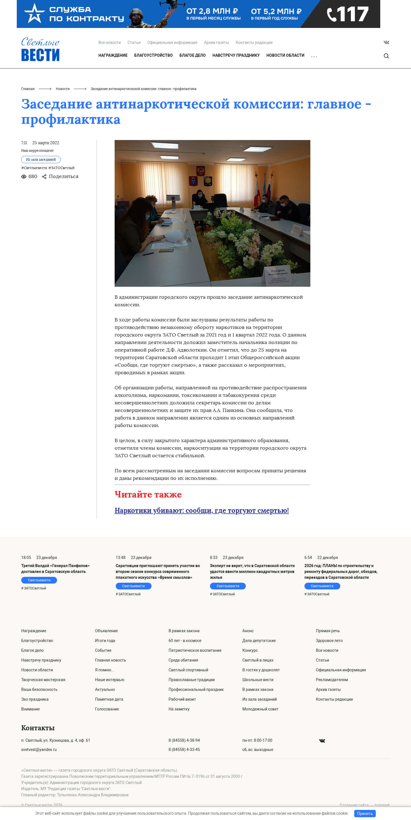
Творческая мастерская (43, 679)
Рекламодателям (332, 679)
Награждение (112, 55)
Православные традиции (192, 679)
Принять (365, 813)
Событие (103, 650)
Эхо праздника (35, 699)
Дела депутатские (259, 640)
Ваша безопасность (39, 689)
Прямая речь (328, 631)
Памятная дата (109, 699)
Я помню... (104, 670)
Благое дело (192, 55)
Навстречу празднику (236, 55)
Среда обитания (183, 660)
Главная (28, 89)
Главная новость (110, 660)
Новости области (285, 55)
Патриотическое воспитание (195, 650)
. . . (314, 55)
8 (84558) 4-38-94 (184, 740)
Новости (63, 89)
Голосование (107, 709)
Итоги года (105, 640)
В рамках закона (184, 631)
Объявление (106, 631)
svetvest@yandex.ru (39, 749)
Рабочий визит (182, 699)
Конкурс (250, 650)
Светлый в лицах (257, 660)
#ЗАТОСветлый (61, 168)
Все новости (327, 650)
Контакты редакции (254, 42)
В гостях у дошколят (261, 670)
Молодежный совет (260, 709)
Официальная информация (172, 42)
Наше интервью (109, 679)
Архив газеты (216, 42)
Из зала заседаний (259, 699)
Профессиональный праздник (196, 689)
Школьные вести (257, 679)
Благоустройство (153, 55)
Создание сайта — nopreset (365, 805)
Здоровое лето (329, 640)
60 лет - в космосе (185, 640)
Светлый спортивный (188, 670)
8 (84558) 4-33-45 (184, 749)
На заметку (179, 709)
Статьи (134, 42)
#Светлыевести (34, 168)
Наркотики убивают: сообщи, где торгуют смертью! (202, 510)
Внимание (30, 709)
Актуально (105, 689)
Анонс (248, 631)
